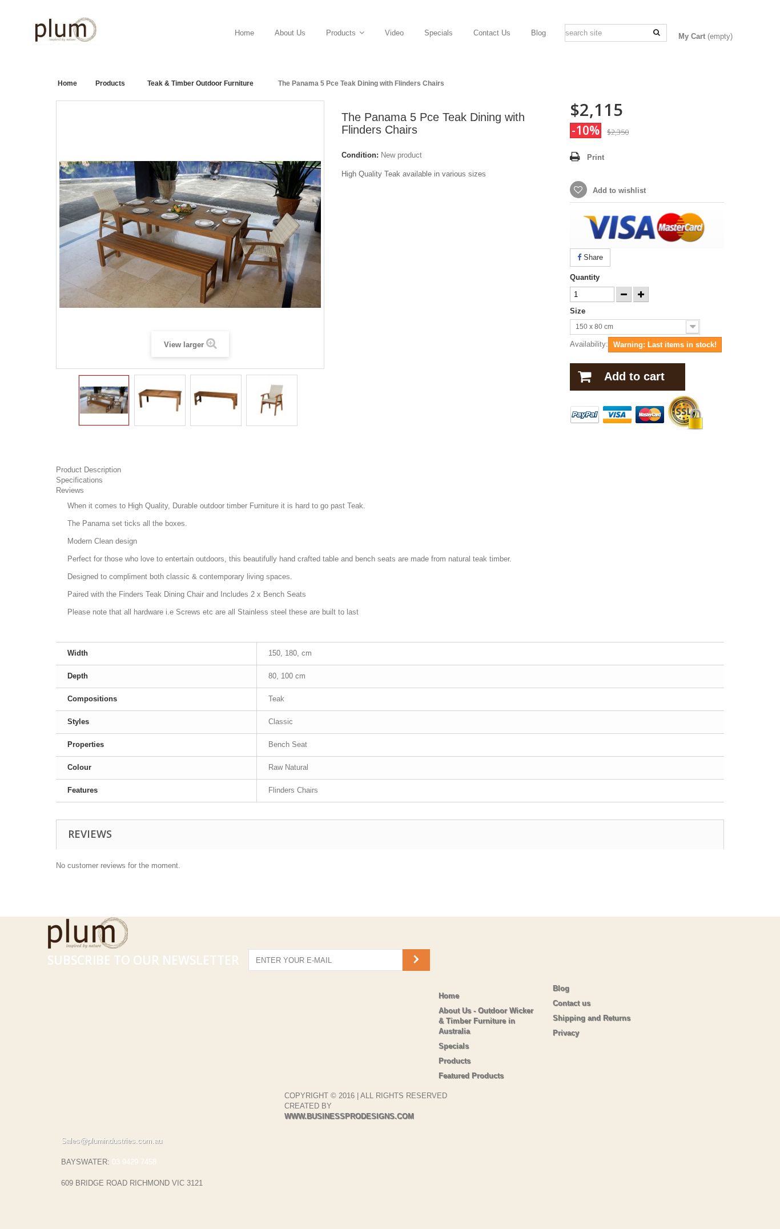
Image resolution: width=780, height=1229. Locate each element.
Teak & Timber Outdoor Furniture (200, 83)
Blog (538, 33)
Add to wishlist (618, 190)
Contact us (571, 1003)
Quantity (585, 277)
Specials (438, 33)
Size (579, 311)
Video (394, 33)
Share (592, 257)
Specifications (79, 480)
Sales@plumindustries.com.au (111, 1140)
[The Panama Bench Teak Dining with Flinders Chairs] (104, 400)
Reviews (70, 490)
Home (244, 33)
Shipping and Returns (591, 1018)
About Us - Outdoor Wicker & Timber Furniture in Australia (486, 1020)
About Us (290, 33)
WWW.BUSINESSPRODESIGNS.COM (349, 1116)
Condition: (360, 155)
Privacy (566, 1033)
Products (341, 33)
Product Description (88, 469)
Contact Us (491, 33)
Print (595, 157)
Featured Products (471, 1075)
